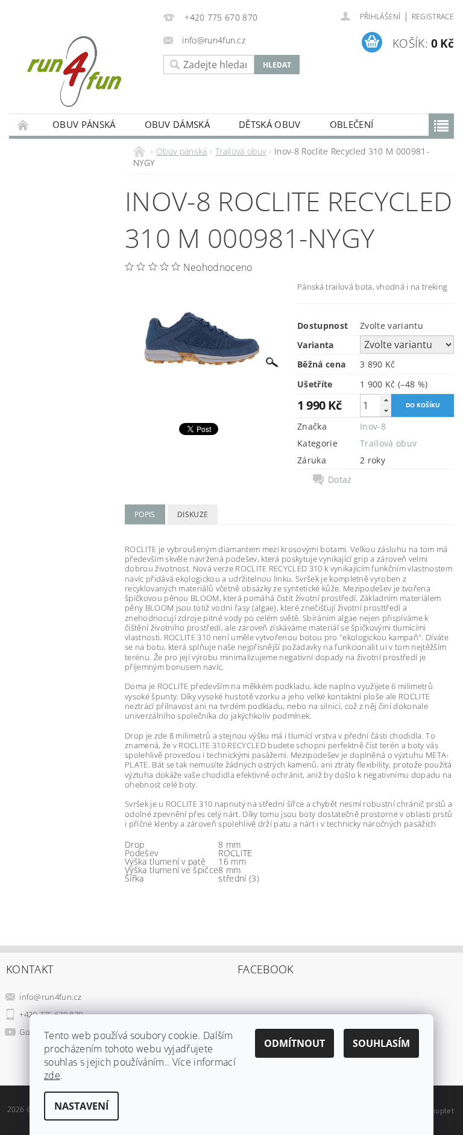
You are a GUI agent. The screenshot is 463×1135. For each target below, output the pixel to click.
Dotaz (340, 479)
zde (52, 1075)
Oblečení (352, 124)
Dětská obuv (270, 124)
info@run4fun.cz (50, 996)
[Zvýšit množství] (385, 399)
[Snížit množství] (385, 410)
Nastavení (81, 1106)
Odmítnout (294, 1043)
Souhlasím (381, 1043)
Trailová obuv (388, 443)
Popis (145, 514)
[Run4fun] (83, 71)
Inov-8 (373, 426)
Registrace (433, 16)
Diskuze (192, 514)
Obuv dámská (177, 124)
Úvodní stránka (23, 124)
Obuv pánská (84, 124)
